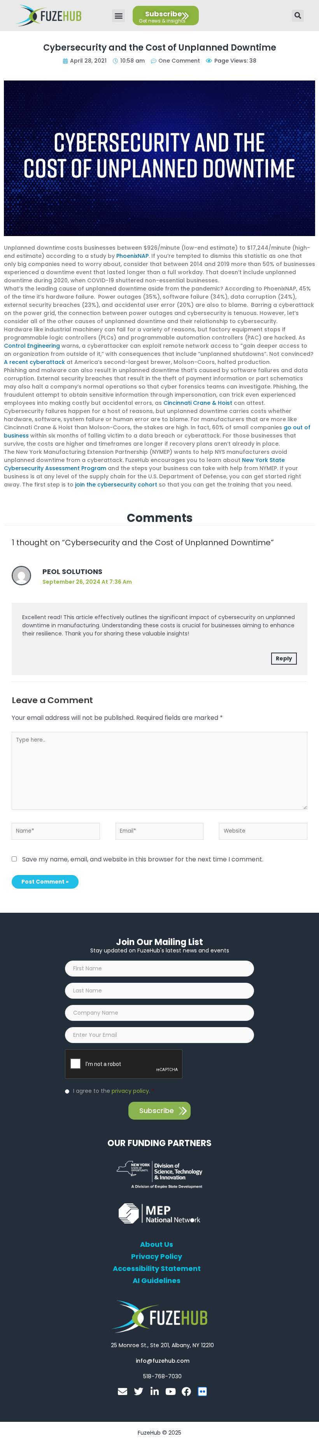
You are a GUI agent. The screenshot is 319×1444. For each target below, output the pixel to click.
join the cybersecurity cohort (116, 484)
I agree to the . (113, 1091)
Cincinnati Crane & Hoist (197, 403)
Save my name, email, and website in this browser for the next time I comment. (142, 859)
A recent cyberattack (34, 362)
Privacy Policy (156, 1256)
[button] (118, 15)
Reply (284, 658)
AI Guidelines (157, 1281)
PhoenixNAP (132, 256)
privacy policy (130, 1091)
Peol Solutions (72, 571)
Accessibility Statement (157, 1268)
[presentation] (124, 1064)
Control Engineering (32, 346)
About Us (156, 1244)
